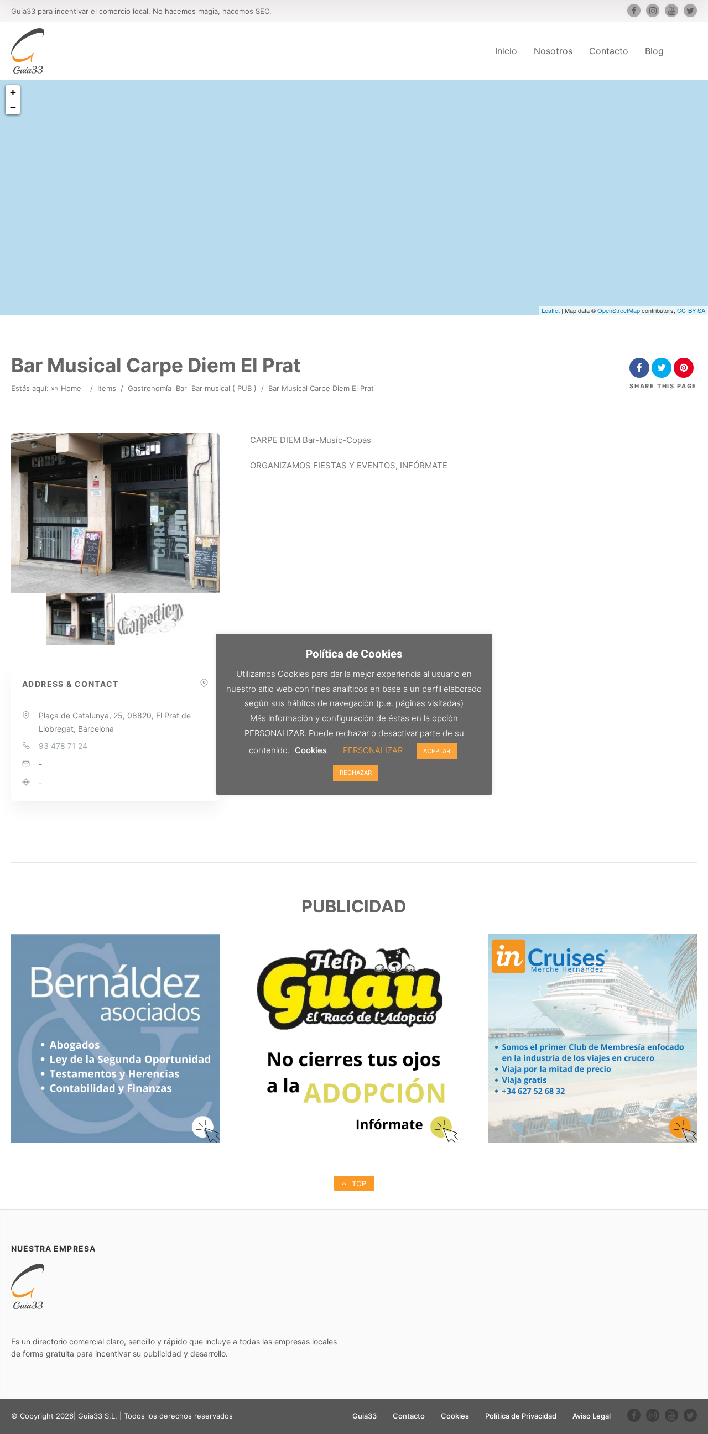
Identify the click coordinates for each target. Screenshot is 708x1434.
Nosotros (553, 50)
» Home (68, 388)
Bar (181, 388)
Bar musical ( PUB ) (224, 388)
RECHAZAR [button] (356, 772)
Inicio (506, 50)
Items (106, 388)
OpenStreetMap (618, 310)
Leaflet (551, 310)
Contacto (608, 50)
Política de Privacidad (520, 1415)
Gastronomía (149, 388)
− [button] (13, 107)
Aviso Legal (591, 1415)
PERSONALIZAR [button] (373, 750)
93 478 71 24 (63, 745)
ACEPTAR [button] (436, 751)
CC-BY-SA (691, 310)
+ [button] (13, 92)
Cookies (455, 1415)
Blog (654, 50)
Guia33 (364, 1415)
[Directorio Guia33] (27, 51)
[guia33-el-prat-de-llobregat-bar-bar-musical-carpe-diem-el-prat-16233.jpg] (80, 619)
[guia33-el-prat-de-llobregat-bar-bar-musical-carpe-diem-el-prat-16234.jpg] (150, 619)
